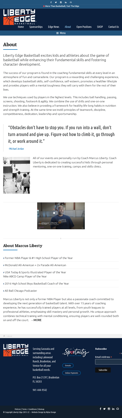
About (68, 26)
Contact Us (113, 26)
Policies (18, 409)
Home (21, 26)
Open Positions (84, 26)
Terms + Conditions (29, 409)
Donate (68, 365)
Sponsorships (36, 26)
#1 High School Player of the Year (52, 257)
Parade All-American (53, 265)
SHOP (100, 26)
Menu (62, 32)
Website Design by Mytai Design (44, 412)
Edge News (53, 26)
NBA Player (22, 257)
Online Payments (71, 373)
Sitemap (41, 409)
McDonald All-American (19, 265)
